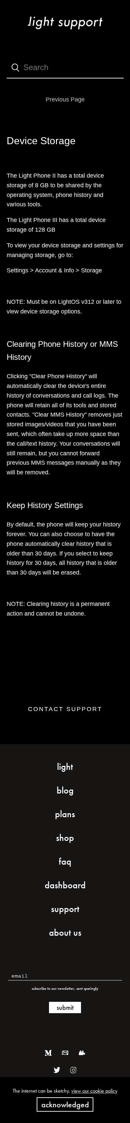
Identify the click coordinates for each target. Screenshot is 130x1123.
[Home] (65, 31)
